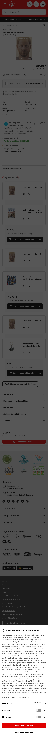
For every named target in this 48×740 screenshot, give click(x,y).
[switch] (38, 710)
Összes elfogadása (24, 725)
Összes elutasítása (24, 732)
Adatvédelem (6, 697)
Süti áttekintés (25, 697)
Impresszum (16, 697)
